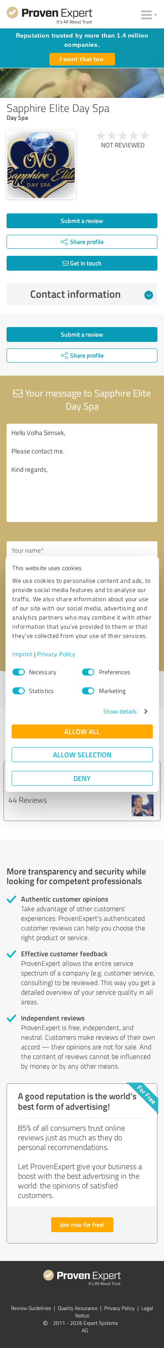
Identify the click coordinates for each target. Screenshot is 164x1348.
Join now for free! (82, 1224)
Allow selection (82, 754)
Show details (120, 711)
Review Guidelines (31, 1308)
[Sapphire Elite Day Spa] (41, 165)
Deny (82, 778)
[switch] (88, 672)
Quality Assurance (78, 1308)
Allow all (82, 731)
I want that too (82, 59)
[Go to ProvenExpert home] (49, 17)
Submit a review (82, 220)
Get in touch (85, 263)
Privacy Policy (56, 654)
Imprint (22, 654)
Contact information (75, 293)
